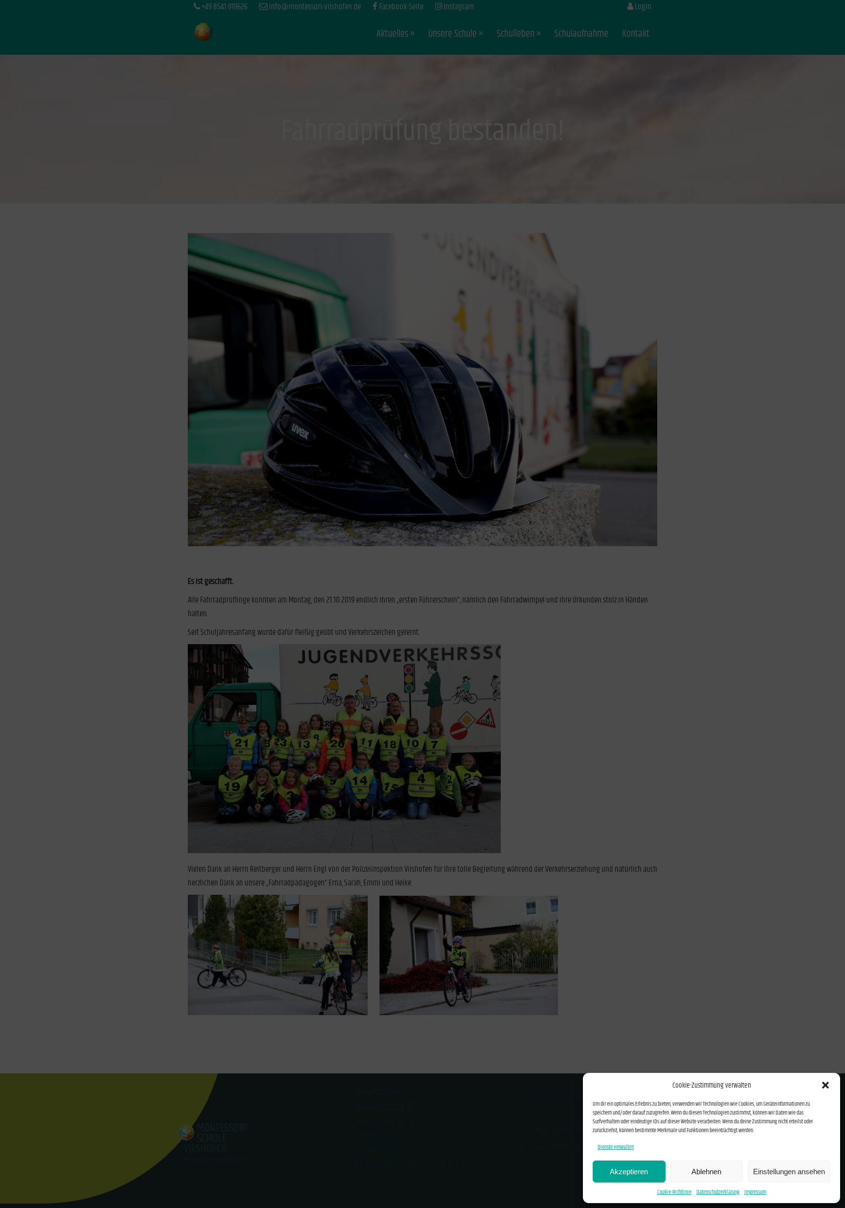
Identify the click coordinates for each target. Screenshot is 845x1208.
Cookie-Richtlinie (674, 1192)
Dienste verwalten (616, 1147)
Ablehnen (706, 1171)
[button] (825, 1085)
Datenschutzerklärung (717, 1192)
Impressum (755, 1192)
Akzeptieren (629, 1171)
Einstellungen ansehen (789, 1171)
